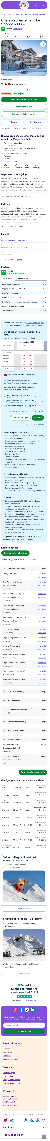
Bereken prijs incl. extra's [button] (24, 114)
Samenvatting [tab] (8, 278)
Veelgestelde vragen (11, 1080)
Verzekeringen (9, 1073)
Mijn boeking (8, 1076)
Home (3, 14)
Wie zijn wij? (8, 1052)
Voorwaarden (9, 1114)
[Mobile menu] (5, 5)
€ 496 (6, 84)
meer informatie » (23, 522)
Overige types (36, 128)
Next (44, 58)
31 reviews (17, 29)
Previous (3, 58)
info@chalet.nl (9, 1102)
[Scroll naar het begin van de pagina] (44, 1137)
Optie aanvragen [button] (24, 107)
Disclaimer (21, 1114)
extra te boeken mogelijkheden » (31, 490)
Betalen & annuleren (11, 1083)
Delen (14, 122)
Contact (6, 1049)
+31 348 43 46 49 (10, 1105)
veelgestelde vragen (33, 325)
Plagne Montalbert (39, 14)
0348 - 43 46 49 (33, 323)
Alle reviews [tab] (23, 278)
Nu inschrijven (24, 1031)
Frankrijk (11, 14)
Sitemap (40, 1114)
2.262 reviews (30, 1000)
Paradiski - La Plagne (23, 14)
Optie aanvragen (20, 418)
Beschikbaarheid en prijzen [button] (24, 99)
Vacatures (7, 1056)
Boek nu (38, 418)
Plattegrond (23, 240)
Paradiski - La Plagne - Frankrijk (14, 247)
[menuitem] (4, 14)
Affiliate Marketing (10, 1059)
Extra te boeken (20, 128)
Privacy (31, 1114)
